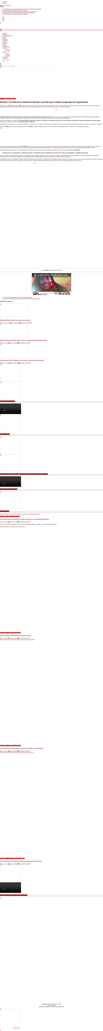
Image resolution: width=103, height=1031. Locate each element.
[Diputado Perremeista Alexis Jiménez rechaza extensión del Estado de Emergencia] (13, 337)
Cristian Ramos (16, 1028)
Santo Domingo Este (7, 35)
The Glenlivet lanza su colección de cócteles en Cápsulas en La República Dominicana (22, 9)
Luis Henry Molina (50, 106)
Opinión (7, 59)
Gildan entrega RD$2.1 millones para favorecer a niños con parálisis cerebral (22, 360)
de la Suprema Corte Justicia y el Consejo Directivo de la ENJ (46, 105)
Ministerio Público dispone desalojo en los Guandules (15, 320)
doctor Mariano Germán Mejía (67, 105)
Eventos (7, 49)
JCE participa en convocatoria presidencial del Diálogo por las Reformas (19, 12)
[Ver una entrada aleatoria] (0, 63)
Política (4, 36)
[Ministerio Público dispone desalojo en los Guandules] (13, 317)
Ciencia (7, 53)
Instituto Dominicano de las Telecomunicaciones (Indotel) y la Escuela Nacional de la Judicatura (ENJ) (22, 106)
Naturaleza (5, 45)
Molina (56, 106)
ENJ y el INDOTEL (79, 105)
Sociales (4, 48)
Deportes (5, 42)
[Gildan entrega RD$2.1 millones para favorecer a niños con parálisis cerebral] (13, 357)
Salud (4, 44)
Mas (4, 60)
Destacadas (2, 516)
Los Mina (5, 34)
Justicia (4, 38)
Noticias (4, 33)
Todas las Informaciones (10, 98)
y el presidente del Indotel (64, 106)
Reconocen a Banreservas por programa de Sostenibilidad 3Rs (17, 297)
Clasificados (5, 57)
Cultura (4, 52)
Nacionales (5, 39)
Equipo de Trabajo (15, 105)
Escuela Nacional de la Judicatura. (92, 105)
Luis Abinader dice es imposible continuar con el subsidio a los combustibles (20, 11)
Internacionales (6, 47)
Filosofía (7, 54)
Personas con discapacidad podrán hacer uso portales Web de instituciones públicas (22, 298)
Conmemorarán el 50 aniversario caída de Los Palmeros (15, 14)
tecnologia (8, 55)
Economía (5, 43)
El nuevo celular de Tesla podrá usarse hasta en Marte (14, 10)
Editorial (5, 58)
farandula (8, 50)
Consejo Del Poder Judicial (26, 105)
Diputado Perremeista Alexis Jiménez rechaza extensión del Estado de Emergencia (23, 340)
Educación (5, 40)
